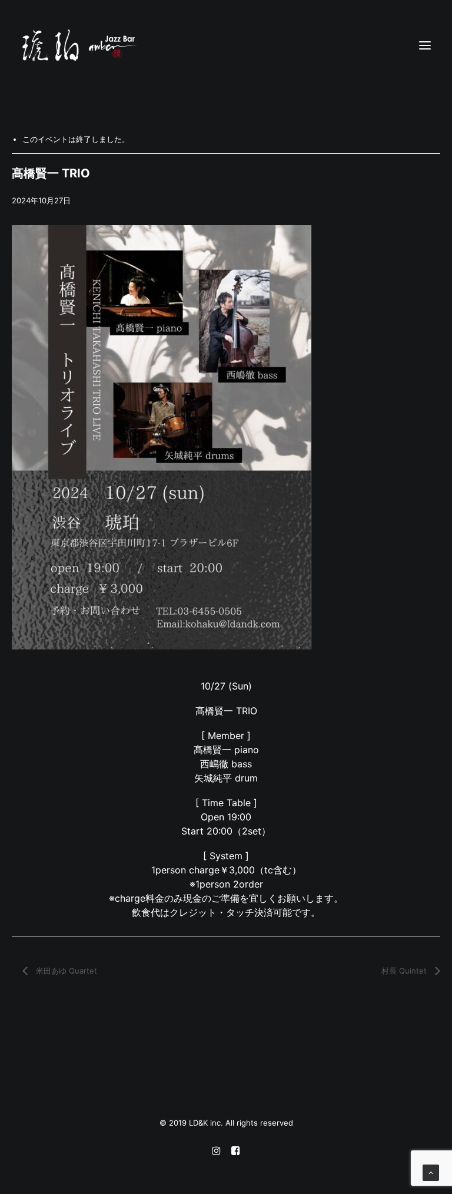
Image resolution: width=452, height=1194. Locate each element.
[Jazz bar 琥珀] (226, 45)
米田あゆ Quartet (65, 970)
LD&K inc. (207, 1122)
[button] (425, 45)
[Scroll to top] (431, 1172)
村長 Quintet (405, 970)
